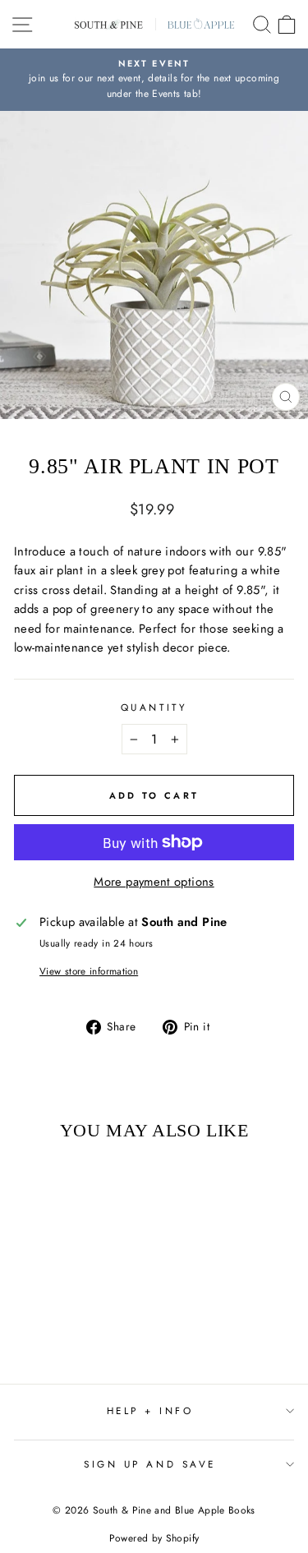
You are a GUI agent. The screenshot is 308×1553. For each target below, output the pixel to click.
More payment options (154, 882)
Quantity (154, 707)
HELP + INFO (150, 1410)
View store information (88, 971)
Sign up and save (150, 1464)
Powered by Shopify (154, 1538)
